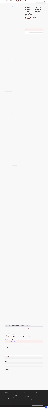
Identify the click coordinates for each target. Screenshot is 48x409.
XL (13, 341)
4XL (18, 341)
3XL (16, 341)
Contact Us (7, 394)
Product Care (7, 398)
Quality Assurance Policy (9, 397)
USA (35, 394)
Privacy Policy (26, 396)
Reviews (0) (23, 325)
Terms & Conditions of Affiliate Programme (28, 402)
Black (11, 344)
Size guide (29, 325)
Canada (35, 395)
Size (25, 29)
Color (26, 31)
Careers (16, 395)
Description (8, 325)
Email (6, 365)
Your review (7, 356)
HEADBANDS (18, 1)
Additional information (15, 325)
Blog (15, 398)
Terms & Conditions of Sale (28, 395)
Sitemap (16, 400)
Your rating (7, 354)
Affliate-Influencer (37, 397)
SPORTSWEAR (10, 5)
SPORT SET (16, 5)
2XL (14, 341)
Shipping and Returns (28, 398)
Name (6, 361)
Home (6, 5)
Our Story (16, 394)
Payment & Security (28, 399)
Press (16, 397)
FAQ (5, 395)
